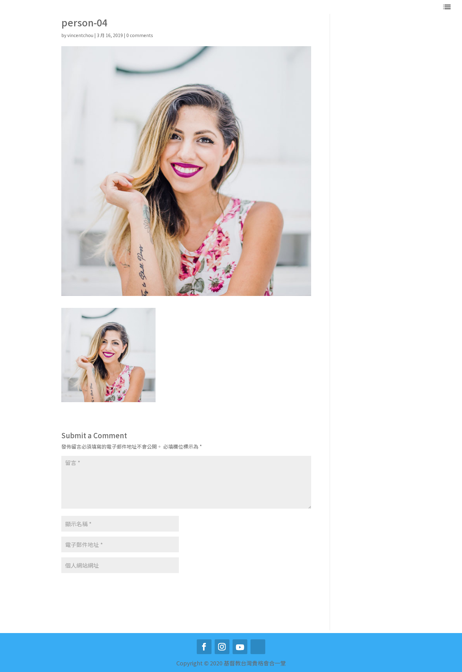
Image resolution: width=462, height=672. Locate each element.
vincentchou (80, 35)
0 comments (139, 35)
